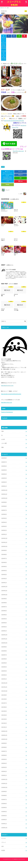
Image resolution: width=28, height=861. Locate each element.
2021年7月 (4, 703)
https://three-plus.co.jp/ (18, 151)
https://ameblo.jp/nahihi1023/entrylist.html (14, 120)
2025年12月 (4, 490)
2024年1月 (4, 582)
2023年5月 (4, 614)
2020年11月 (4, 735)
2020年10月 (4, 739)
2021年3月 (4, 719)
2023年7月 (4, 606)
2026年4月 (4, 474)
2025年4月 (4, 522)
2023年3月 (4, 622)
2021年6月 (4, 707)
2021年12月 (4, 683)
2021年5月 (4, 711)
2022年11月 (4, 638)
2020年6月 (4, 755)
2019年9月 (4, 791)
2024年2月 (4, 578)
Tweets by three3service (7, 412)
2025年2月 (4, 530)
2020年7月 (4, 751)
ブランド (3, 842)
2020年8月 (4, 747)
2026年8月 (4, 458)
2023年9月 (4, 598)
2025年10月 (4, 498)
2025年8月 (4, 506)
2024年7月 (4, 558)
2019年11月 (4, 783)
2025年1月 (4, 534)
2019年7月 (4, 799)
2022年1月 (4, 679)
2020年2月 (4, 771)
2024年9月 (4, 550)
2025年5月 (4, 518)
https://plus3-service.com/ (7, 385)
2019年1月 (4, 823)
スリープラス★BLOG (14, 3)
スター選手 (4, 443)
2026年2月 (4, 482)
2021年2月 (4, 723)
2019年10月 (4, 787)
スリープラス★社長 (11, 269)
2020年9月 (4, 743)
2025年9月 (4, 502)
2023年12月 (4, 586)
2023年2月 (4, 626)
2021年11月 (4, 687)
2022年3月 (4, 671)
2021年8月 (4, 699)
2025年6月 (4, 514)
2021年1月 (4, 727)
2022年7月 (4, 655)
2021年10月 (4, 691)
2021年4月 (4, 715)
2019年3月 (4, 815)
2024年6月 (4, 562)
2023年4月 (4, 618)
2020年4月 (4, 763)
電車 (2, 431)
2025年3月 (4, 526)
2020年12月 (4, 731)
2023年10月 (4, 594)
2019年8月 (4, 795)
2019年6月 (4, 803)
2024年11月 (4, 542)
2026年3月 (4, 478)
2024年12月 (4, 538)
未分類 (3, 850)
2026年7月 (4, 462)
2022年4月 (4, 667)
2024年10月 (4, 546)
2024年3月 (4, 574)
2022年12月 (4, 634)
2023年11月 (4, 590)
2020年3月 (4, 767)
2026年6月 (4, 466)
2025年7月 (4, 510)
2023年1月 (4, 630)
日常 (3, 166)
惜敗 (2, 447)
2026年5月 (4, 470)
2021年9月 (4, 695)
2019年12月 (4, 779)
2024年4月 (4, 570)
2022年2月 (4, 675)
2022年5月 (4, 663)
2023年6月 (4, 610)
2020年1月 (4, 775)
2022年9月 (4, 646)
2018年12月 (4, 827)
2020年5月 (4, 759)
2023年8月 (4, 602)
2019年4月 (4, 811)
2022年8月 (4, 651)
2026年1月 (4, 486)
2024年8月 (4, 554)
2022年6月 (4, 659)
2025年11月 (4, 494)
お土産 (3, 439)
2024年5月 (4, 566)
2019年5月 (4, 807)
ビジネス (3, 838)
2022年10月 (4, 642)
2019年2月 (4, 819)
